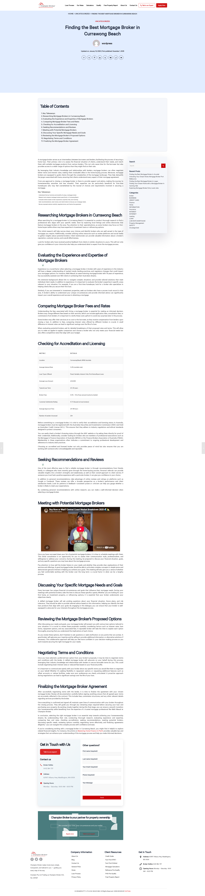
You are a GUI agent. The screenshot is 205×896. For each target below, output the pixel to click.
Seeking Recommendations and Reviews (59, 127)
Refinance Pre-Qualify (112, 870)
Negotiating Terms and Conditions (58, 138)
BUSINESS (132, 198)
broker (131, 196)
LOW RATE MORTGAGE (137, 221)
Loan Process (76, 874)
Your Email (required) (90, 767)
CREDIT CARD (134, 200)
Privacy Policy (76, 877)
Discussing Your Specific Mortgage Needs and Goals (64, 132)
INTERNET (132, 214)
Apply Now (161, 5)
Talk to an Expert (147, 5)
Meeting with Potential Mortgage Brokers (59, 130)
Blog (73, 860)
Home (70, 14)
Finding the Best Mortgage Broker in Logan (143, 181)
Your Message (88, 783)
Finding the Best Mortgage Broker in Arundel (144, 174)
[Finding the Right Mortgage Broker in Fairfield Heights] (1, 448)
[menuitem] (69, 5)
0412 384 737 (157, 864)
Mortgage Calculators (112, 867)
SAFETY (132, 225)
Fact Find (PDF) (110, 860)
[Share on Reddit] (116, 57)
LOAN (131, 218)
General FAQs (76, 867)
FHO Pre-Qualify (110, 874)
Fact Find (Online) (111, 863)
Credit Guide (109, 856)
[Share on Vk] (110, 57)
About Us (75, 856)
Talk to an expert (50, 752)
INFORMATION (134, 207)
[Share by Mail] (121, 57)
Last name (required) (90, 759)
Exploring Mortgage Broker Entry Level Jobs (144, 188)
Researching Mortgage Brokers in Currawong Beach (64, 116)
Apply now (70, 834)
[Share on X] (89, 57)
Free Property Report (112, 877)
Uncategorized (82, 14)
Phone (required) (88, 775)
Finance (131, 202)
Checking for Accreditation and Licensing (60, 124)
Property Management (136, 223)
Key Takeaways (49, 113)
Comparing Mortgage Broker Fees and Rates (61, 121)
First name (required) (90, 751)
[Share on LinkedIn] (100, 57)
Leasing (131, 216)
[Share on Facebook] (84, 57)
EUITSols (127, 891)
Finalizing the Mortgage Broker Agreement (60, 141)
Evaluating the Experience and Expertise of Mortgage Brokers (68, 118)
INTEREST (132, 212)
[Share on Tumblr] (105, 57)
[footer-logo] (47, 854)
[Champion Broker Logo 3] (47, 5)
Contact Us (75, 863)
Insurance (132, 209)
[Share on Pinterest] (94, 57)
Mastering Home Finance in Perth (90, 731)
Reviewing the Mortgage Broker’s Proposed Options (64, 135)
